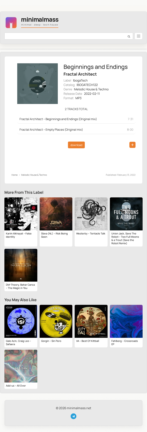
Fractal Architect (80, 74)
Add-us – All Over (16, 385)
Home (14, 174)
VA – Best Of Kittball (87, 341)
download (76, 145)
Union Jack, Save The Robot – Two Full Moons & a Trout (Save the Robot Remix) (125, 238)
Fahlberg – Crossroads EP (124, 342)
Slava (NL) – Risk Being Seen (54, 235)
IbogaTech (80, 80)
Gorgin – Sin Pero (51, 341)
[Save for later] (132, 145)
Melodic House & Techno (91, 89)
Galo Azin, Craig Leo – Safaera (18, 342)
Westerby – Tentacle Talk (90, 233)
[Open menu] (139, 36)
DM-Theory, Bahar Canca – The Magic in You (20, 286)
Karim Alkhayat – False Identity (19, 235)
